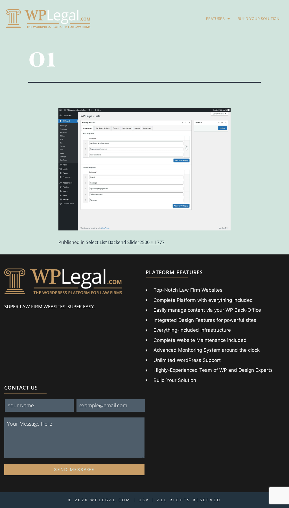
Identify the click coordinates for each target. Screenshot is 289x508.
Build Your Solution (258, 18)
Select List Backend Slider (112, 242)
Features (215, 18)
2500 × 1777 (152, 242)
